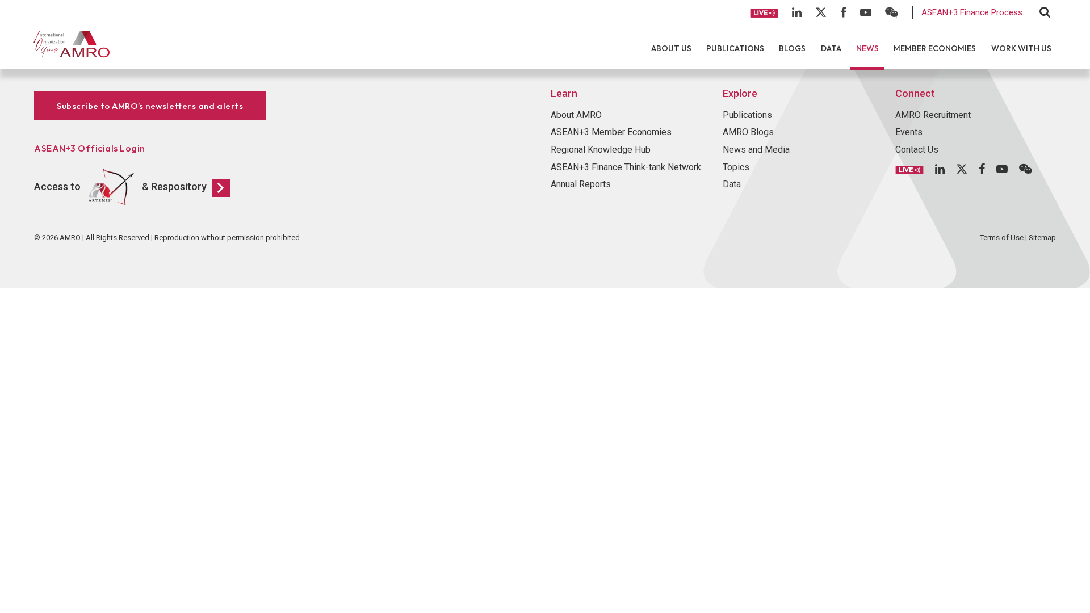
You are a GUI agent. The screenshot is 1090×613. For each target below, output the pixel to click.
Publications (735, 48)
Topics (736, 167)
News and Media (756, 149)
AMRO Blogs (748, 132)
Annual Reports (581, 184)
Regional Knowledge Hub (601, 149)
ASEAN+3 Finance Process (971, 12)
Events (909, 132)
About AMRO (576, 115)
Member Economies (935, 48)
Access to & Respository (120, 186)
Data (831, 48)
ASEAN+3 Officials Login (89, 148)
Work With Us (1021, 48)
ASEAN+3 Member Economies (611, 132)
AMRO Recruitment (933, 115)
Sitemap (1042, 237)
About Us (671, 48)
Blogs (792, 48)
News (867, 48)
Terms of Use (1002, 237)
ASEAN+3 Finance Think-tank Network (626, 167)
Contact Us (916, 149)
